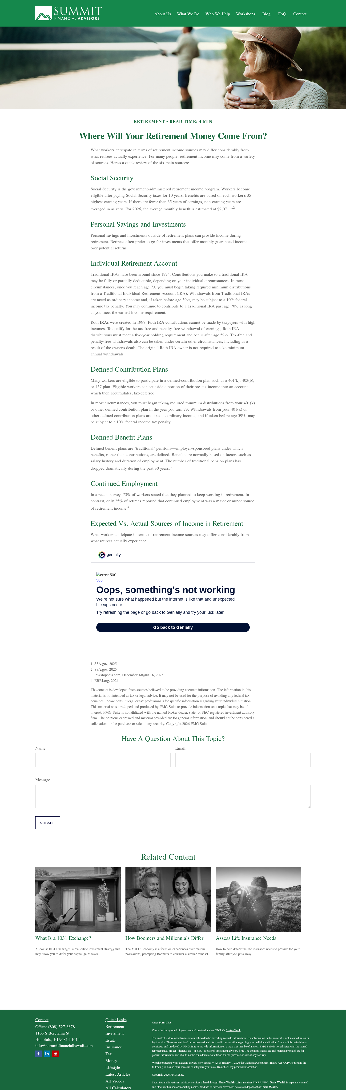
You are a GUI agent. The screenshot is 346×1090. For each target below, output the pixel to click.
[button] (163, 13)
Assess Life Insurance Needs (246, 937)
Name (40, 748)
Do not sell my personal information (237, 1067)
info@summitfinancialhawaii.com (64, 1045)
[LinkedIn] (47, 1054)
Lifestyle (112, 1067)
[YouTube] (55, 1054)
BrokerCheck (233, 1030)
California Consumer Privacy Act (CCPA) (268, 1062)
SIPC (265, 1082)
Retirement (114, 1026)
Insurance (113, 1047)
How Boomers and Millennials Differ (164, 937)
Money (111, 1060)
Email (180, 748)
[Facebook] (38, 1054)
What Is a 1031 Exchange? (63, 937)
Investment (114, 1033)
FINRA (257, 1082)
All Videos (114, 1081)
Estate (110, 1040)
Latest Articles (117, 1074)
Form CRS (165, 1022)
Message (42, 779)
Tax (108, 1053)
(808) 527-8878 (61, 1026)
